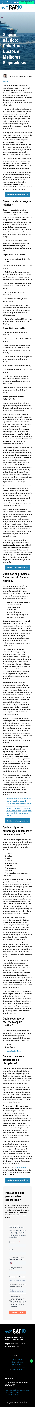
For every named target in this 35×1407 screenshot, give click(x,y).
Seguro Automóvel (17, 1362)
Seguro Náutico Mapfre (13, 1051)
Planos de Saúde (17, 1369)
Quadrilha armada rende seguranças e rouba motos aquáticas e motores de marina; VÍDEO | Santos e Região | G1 (18, 805)
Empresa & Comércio (18, 1367)
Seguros (5, 81)
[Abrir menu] (29, 8)
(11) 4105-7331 (13, 1395)
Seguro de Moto (17, 1364)
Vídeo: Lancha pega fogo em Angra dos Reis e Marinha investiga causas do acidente (19, 813)
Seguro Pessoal (17, 1360)
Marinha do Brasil (20, 1168)
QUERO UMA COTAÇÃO (26, 1)
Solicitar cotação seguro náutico (17, 195)
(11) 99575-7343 (13, 1392)
